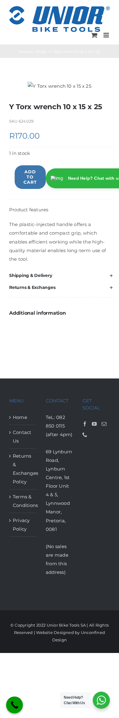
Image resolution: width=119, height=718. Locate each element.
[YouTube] (94, 423)
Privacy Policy (21, 524)
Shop (41, 51)
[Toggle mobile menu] (106, 35)
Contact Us (22, 436)
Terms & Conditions (23, 501)
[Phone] (84, 434)
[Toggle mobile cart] (94, 35)
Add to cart (30, 177)
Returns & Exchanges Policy (23, 469)
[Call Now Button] (14, 705)
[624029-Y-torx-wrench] (59, 86)
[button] (61, 276)
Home (25, 51)
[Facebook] (84, 423)
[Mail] (104, 423)
